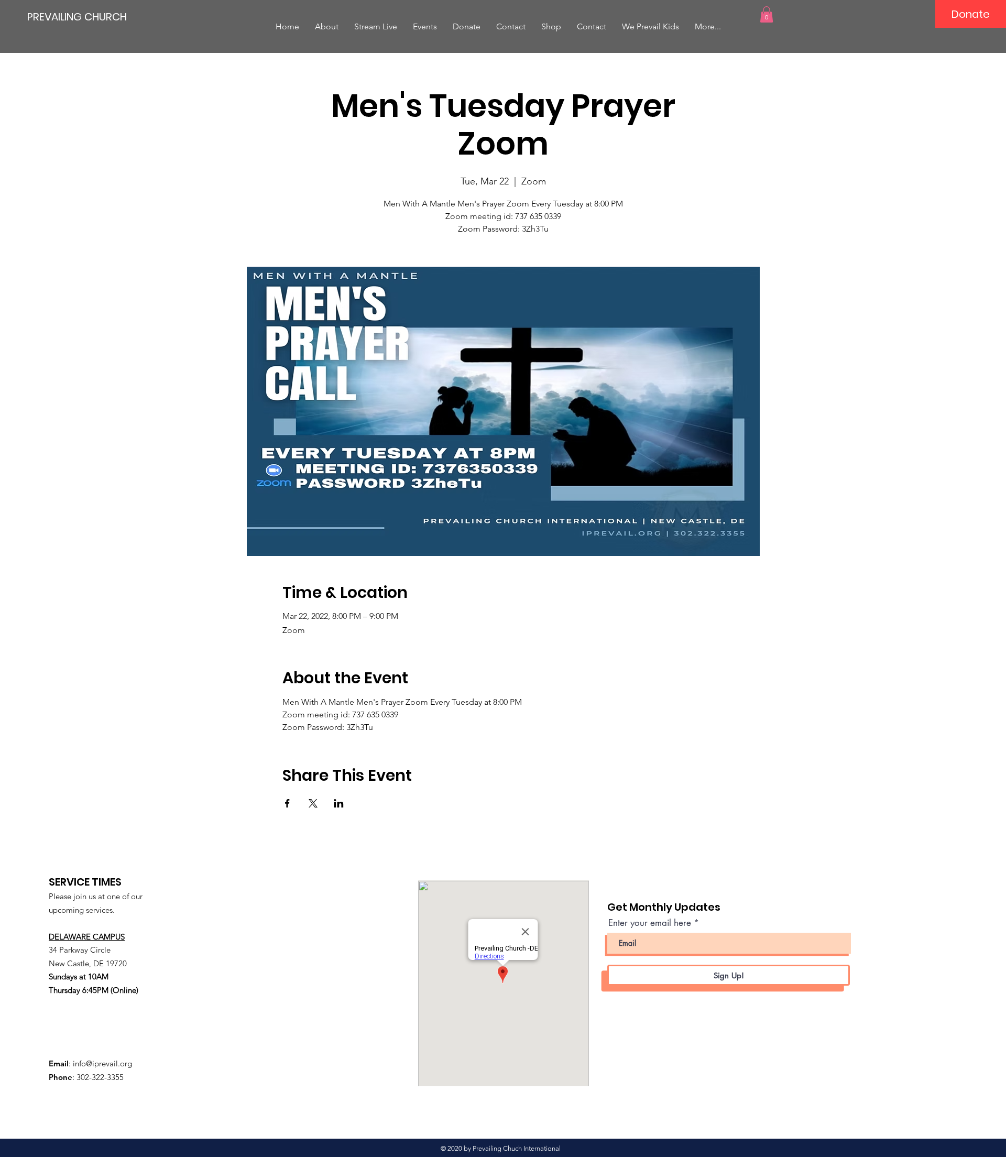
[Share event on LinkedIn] (339, 803)
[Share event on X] (313, 803)
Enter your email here (649, 923)
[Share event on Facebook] (287, 803)
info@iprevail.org (102, 1063)
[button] (766, 14)
